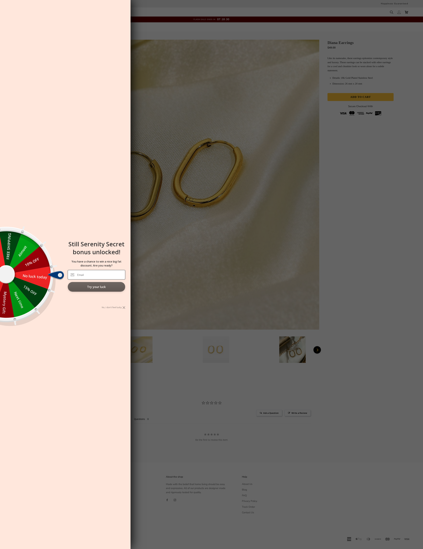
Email (80, 275)
